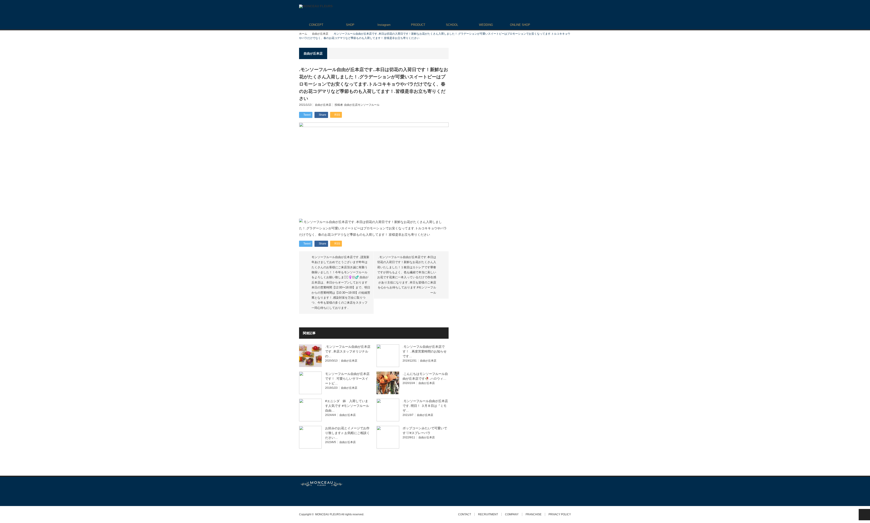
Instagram (384, 24)
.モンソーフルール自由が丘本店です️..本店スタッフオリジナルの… (347, 351)
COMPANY (512, 514)
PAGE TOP (864, 514)
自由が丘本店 (320, 33)
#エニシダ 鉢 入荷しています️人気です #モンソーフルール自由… (347, 405)
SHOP (350, 24)
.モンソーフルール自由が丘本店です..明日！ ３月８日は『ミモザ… (425, 405)
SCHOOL (452, 24)
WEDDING (486, 24)
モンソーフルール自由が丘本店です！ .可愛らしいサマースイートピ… (347, 378)
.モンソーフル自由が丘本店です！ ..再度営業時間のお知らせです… (425, 351)
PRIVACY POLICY (560, 514)
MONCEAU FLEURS (328, 514)
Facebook (309, 496)
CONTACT (464, 514)
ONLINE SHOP (520, 24)
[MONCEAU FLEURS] (316, 6)
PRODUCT (418, 24)
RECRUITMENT (488, 514)
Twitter (301, 496)
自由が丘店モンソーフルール (361, 104)
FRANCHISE (533, 514)
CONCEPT (316, 24)
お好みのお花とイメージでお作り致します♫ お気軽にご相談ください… (347, 432)
